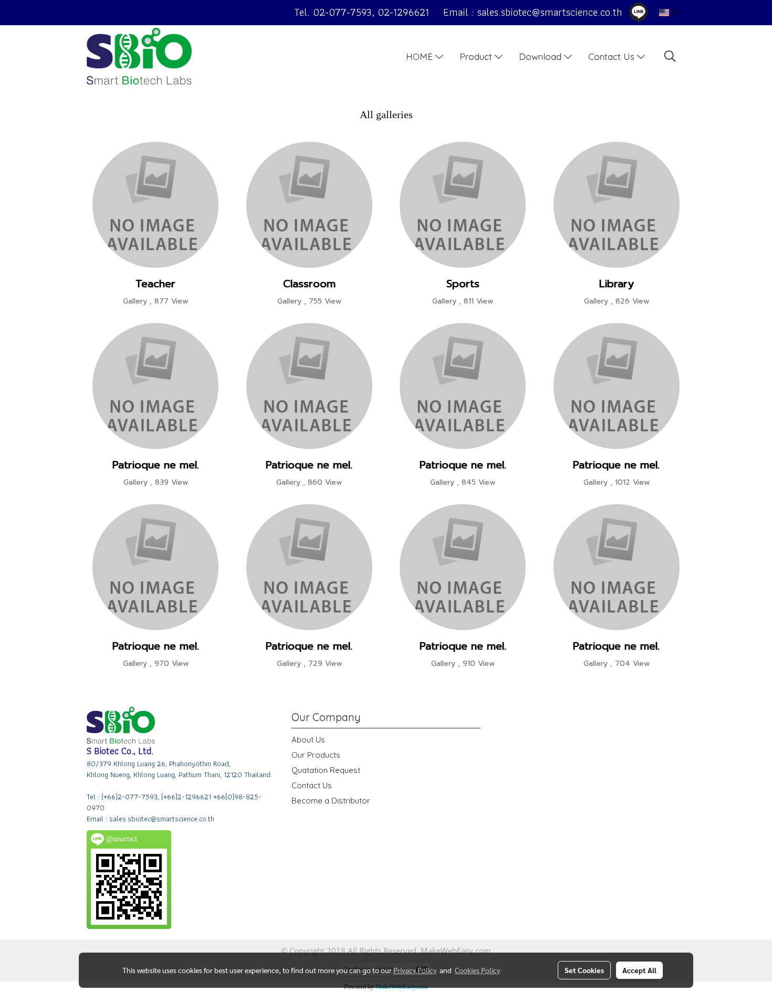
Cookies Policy (477, 970)
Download (541, 55)
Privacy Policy (414, 970)
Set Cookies (584, 970)
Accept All (639, 970)
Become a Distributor (330, 801)
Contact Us (612, 55)
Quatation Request (325, 770)
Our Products (315, 755)
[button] (670, 56)
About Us (308, 740)
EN (675, 12)
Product (477, 55)
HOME (420, 55)
